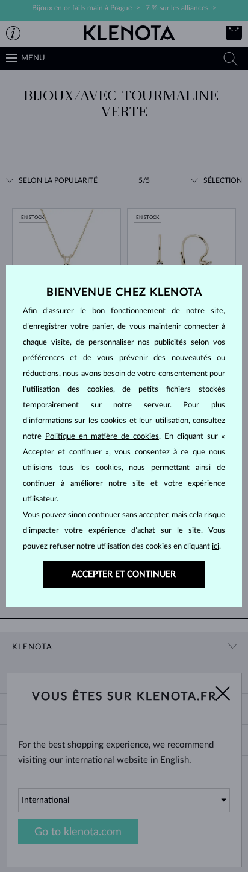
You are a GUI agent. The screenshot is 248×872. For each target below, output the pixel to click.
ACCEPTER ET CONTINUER (124, 574)
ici (215, 546)
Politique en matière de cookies (102, 437)
